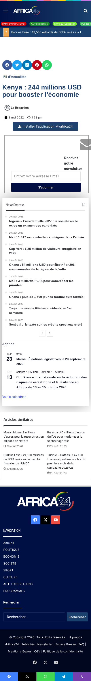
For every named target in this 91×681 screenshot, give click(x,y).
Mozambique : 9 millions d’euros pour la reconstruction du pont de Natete (24, 436)
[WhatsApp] (45, 676)
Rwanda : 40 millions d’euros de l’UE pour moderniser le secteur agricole (66, 436)
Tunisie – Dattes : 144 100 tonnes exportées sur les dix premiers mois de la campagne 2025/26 (66, 461)
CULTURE (10, 577)
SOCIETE (9, 563)
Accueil (8, 543)
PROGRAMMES (14, 591)
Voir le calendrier (14, 396)
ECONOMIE (11, 556)
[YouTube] (55, 519)
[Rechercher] (85, 12)
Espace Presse (65, 644)
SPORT (8, 570)
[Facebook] (35, 519)
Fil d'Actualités (14, 77)
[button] (7, 65)
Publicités (28, 644)
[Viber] (82, 676)
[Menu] (5, 12)
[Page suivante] (50, 333)
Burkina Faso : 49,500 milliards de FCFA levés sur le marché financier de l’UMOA (24, 459)
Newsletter (45, 644)
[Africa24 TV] (26, 10)
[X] (45, 519)
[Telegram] (64, 676)
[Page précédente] (42, 333)
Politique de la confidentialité (63, 651)
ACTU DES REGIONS (18, 584)
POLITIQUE (11, 549)
